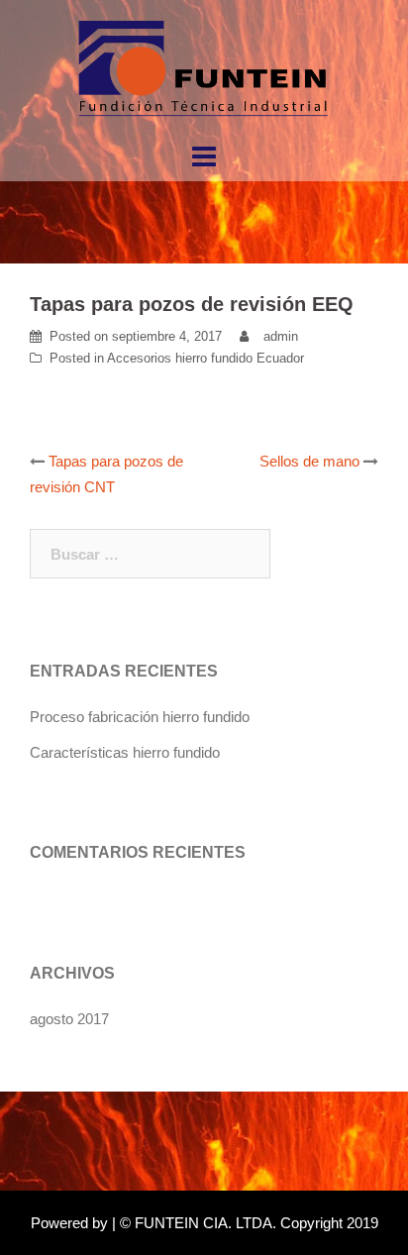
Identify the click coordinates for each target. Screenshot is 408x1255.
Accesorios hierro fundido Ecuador (205, 358)
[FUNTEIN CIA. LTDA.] (204, 67)
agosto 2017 (69, 1018)
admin (280, 336)
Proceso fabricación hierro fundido (140, 716)
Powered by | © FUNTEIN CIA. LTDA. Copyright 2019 (204, 1222)
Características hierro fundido (125, 752)
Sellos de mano (309, 461)
